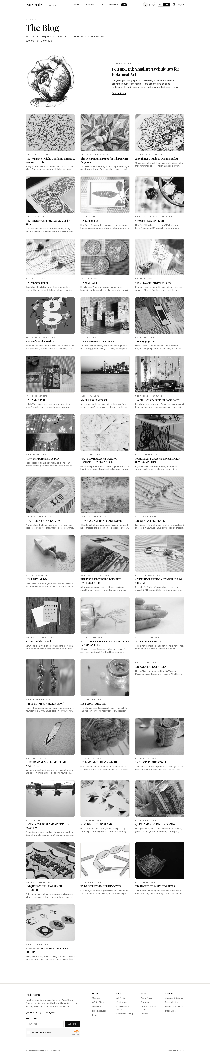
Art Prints (120, 998)
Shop (102, 4)
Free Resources (99, 1011)
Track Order (170, 1011)
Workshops (117, 4)
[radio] (146, 5)
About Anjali (146, 998)
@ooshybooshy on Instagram (40, 1012)
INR (160, 5)
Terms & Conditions (174, 1006)
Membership (90, 4)
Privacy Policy (171, 1002)
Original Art (121, 1002)
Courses (77, 4)
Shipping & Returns (174, 998)
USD (167, 5)
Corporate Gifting (124, 1013)
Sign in (181, 4)
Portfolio (145, 1002)
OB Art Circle (98, 1002)
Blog (94, 1015)
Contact (144, 1013)
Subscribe (73, 1024)
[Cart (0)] (174, 4)
